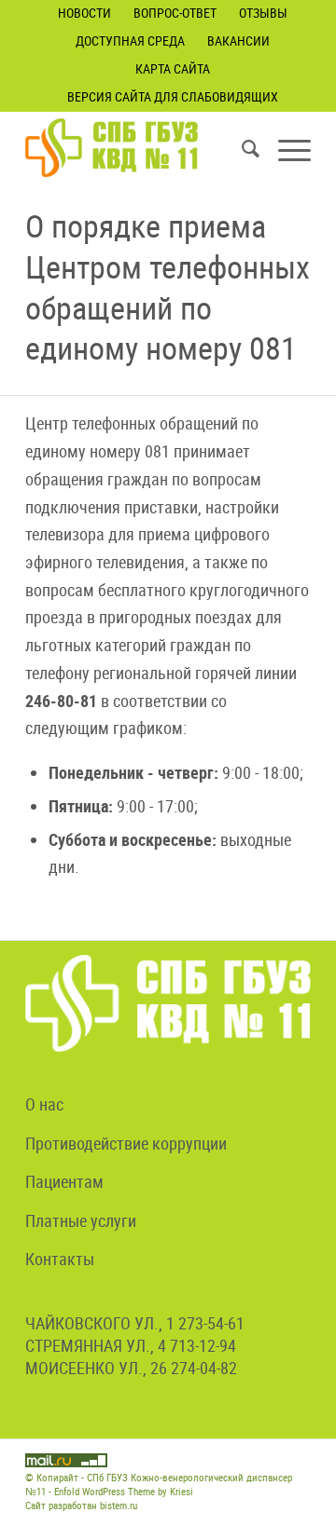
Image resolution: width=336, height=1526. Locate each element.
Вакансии (238, 40)
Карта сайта (172, 68)
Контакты (59, 1258)
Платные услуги (80, 1220)
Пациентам (64, 1181)
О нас (44, 1104)
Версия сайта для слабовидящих (172, 96)
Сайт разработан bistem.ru (81, 1505)
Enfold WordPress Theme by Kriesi (123, 1491)
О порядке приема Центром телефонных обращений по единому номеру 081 (167, 286)
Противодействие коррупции (126, 1143)
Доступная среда (130, 40)
